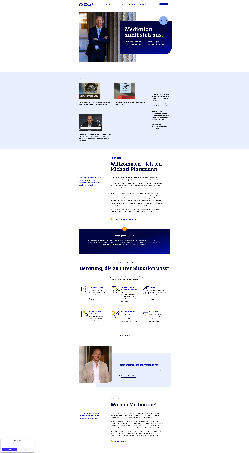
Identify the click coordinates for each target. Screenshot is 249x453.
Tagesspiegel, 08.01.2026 (160, 126)
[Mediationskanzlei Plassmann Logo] (86, 3)
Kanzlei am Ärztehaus (143, 248)
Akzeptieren (9, 449)
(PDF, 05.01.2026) (161, 106)
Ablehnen (26, 449)
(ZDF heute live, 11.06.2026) (95, 104)
